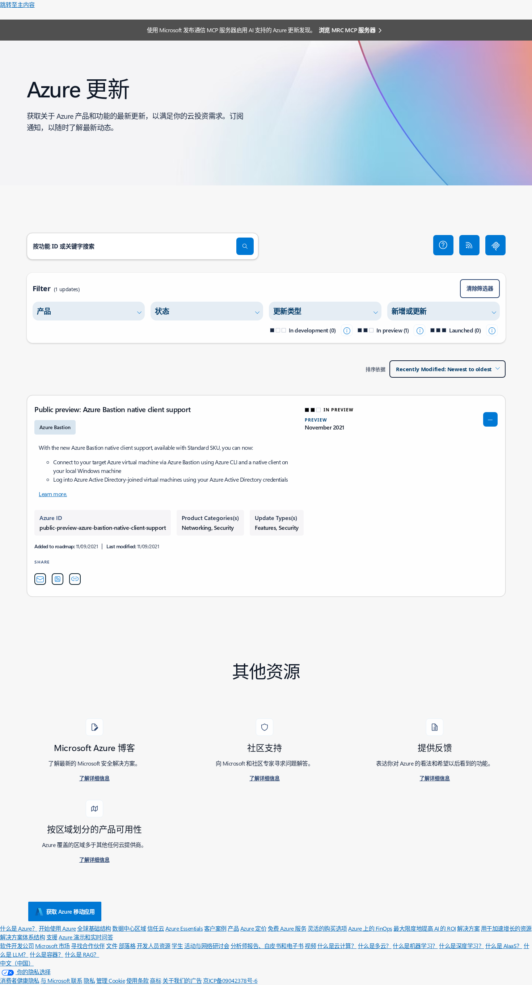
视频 (310, 946)
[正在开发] (347, 330)
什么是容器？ (46, 954)
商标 (155, 980)
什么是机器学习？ (415, 946)
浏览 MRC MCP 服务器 (347, 30)
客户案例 (215, 928)
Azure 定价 (253, 928)
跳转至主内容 (17, 4)
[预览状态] (419, 330)
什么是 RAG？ (82, 954)
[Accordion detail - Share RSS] (57, 579)
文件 (111, 946)
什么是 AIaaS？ (503, 946)
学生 (177, 946)
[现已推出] (492, 330)
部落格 (127, 946)
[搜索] (245, 246)
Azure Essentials (184, 928)
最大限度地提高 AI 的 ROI (424, 928)
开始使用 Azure (57, 928)
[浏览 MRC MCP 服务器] (495, 245)
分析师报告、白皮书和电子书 (267, 946)
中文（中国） (17, 963)
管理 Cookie (110, 980)
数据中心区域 (129, 928)
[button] (443, 245)
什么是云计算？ (337, 946)
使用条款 (137, 980)
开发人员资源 (153, 946)
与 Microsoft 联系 (61, 980)
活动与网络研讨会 (206, 946)
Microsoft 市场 (52, 946)
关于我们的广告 (182, 980)
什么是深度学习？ (461, 946)
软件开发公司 (17, 946)
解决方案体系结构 (22, 937)
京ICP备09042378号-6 (230, 980)
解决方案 (468, 928)
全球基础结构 (94, 928)
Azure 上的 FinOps (370, 928)
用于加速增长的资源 (506, 928)
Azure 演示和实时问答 (86, 937)
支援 (52, 937)
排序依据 (375, 369)
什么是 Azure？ (18, 928)
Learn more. (53, 494)
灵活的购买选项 (327, 928)
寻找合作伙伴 (88, 946)
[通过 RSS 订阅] (469, 245)
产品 (233, 928)
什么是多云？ (375, 946)
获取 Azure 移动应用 (70, 911)
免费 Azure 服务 (287, 928)
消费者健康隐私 (19, 980)
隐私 (89, 980)
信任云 (155, 928)
